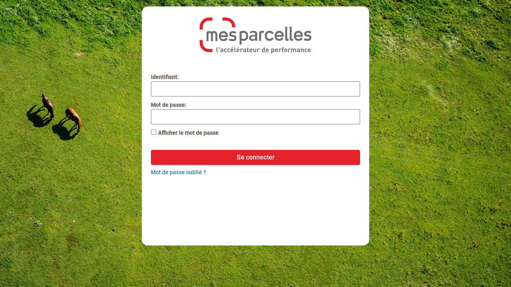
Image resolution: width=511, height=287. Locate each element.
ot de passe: (168, 105)
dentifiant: (165, 77)
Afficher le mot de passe (188, 133)
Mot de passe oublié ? (178, 172)
